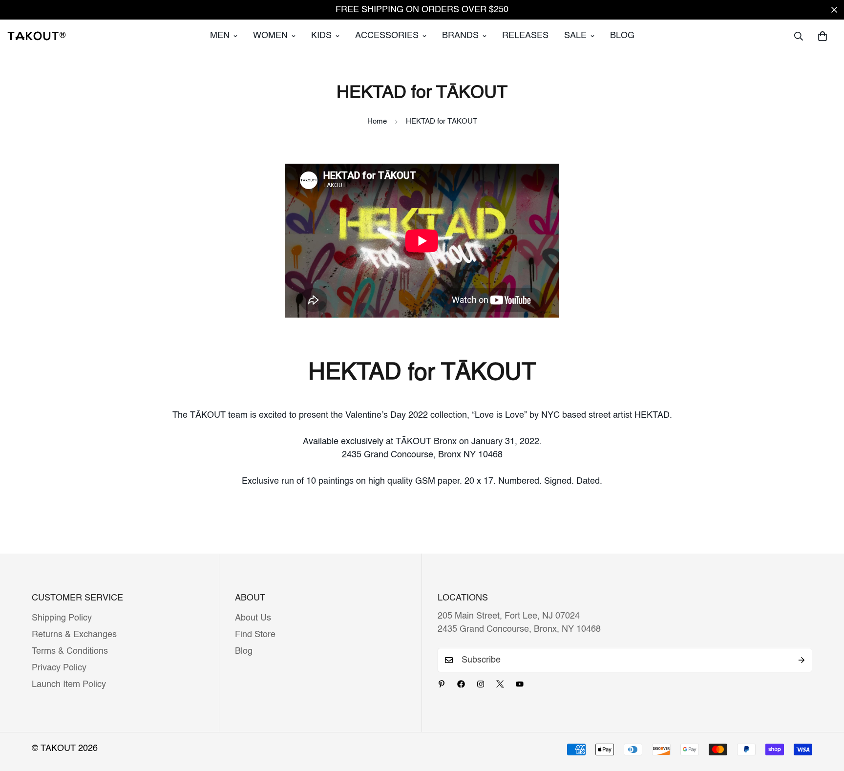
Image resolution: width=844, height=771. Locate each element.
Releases (525, 35)
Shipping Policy (62, 618)
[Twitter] (500, 684)
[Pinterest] (441, 684)
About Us (253, 618)
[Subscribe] (801, 660)
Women (270, 35)
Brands (460, 35)
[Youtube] (520, 684)
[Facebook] (461, 684)
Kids (321, 35)
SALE (575, 35)
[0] (822, 36)
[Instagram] (481, 684)
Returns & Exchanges (74, 634)
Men (220, 35)
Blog (622, 35)
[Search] (798, 36)
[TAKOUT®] (36, 35)
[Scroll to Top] (825, 718)
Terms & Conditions (70, 651)
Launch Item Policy (69, 684)
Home (377, 121)
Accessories (387, 35)
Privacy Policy (59, 668)
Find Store (255, 634)
